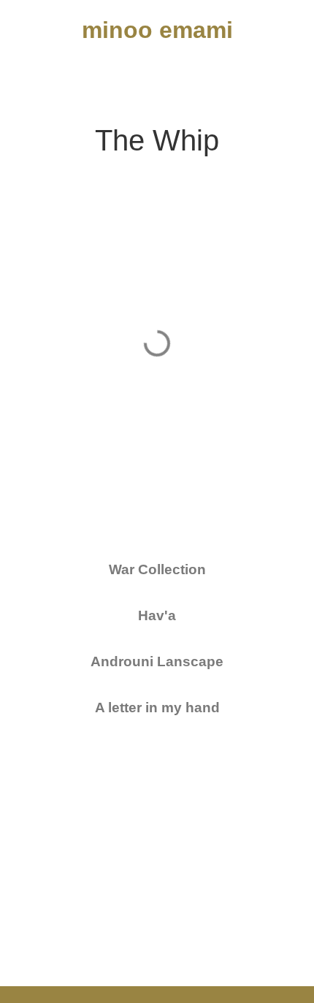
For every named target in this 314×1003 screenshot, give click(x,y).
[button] (28, 75)
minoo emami (157, 30)
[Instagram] (237, 74)
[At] (277, 74)
